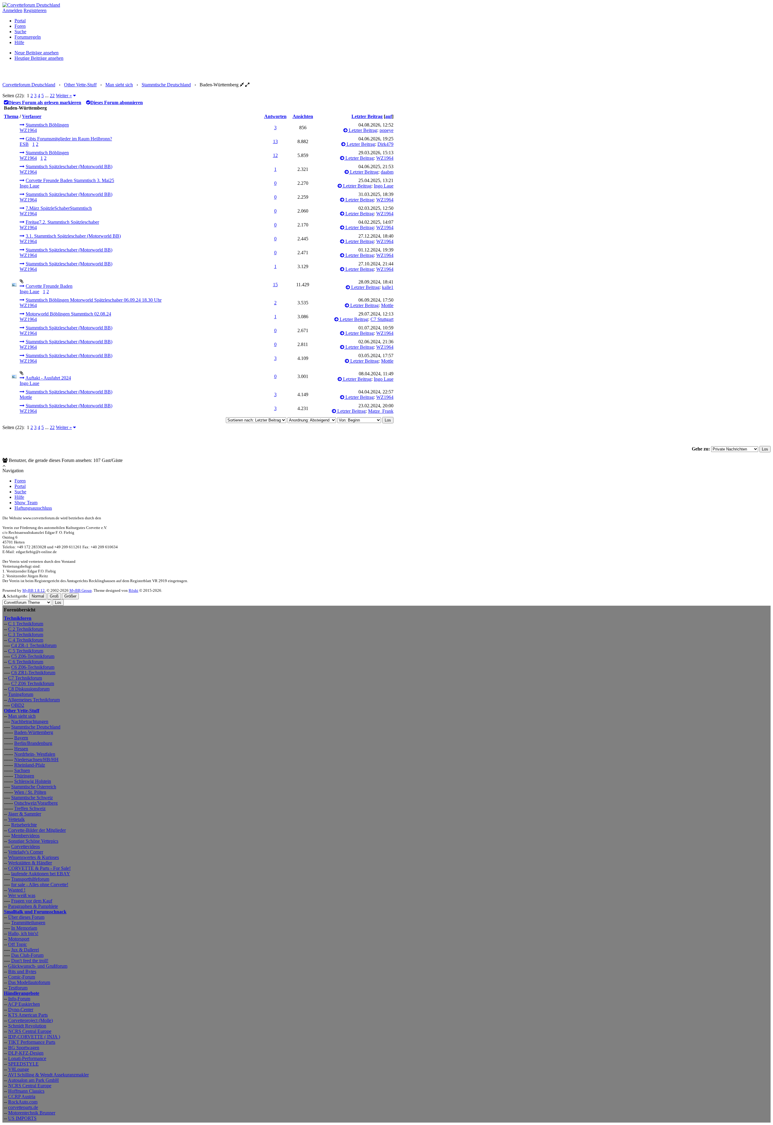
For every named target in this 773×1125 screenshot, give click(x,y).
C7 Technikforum (25, 678)
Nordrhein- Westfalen (34, 754)
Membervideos (25, 835)
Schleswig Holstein (32, 781)
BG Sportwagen (23, 1047)
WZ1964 (28, 130)
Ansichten (303, 116)
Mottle (387, 305)
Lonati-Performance (27, 1058)
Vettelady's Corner (25, 851)
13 (275, 141)
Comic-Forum (21, 976)
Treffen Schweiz (30, 808)
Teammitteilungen (28, 922)
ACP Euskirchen (24, 1004)
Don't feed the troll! (29, 960)
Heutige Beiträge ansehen (38, 58)
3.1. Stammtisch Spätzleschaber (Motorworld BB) (73, 236)
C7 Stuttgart (381, 319)
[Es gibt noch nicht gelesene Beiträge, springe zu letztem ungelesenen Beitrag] (22, 124)
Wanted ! (16, 890)
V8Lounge (18, 1069)
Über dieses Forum (26, 917)
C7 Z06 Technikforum (32, 683)
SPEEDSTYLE (23, 1063)
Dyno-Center (20, 1009)
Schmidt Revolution (27, 1025)
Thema (11, 116)
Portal (20, 20)
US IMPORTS (22, 1118)
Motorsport (18, 938)
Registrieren (35, 10)
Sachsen (22, 770)
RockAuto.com (22, 1101)
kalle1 (387, 287)
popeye (386, 130)
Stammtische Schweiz (32, 797)
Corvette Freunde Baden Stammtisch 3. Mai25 (70, 180)
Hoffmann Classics (26, 1091)
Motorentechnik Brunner (31, 1112)
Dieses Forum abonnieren (116, 102)
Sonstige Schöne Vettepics (33, 841)
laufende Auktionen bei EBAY (40, 873)
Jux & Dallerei (25, 949)
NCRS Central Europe (29, 1031)
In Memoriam (24, 928)
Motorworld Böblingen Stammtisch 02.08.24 (68, 313)
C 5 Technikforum (25, 650)
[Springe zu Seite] (74, 95)
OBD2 (17, 705)
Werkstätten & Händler (30, 862)
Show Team (25, 502)
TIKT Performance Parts (31, 1042)
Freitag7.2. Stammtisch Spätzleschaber (62, 222)
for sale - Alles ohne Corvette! (39, 884)
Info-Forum (19, 998)
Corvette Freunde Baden (49, 286)
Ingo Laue (29, 185)
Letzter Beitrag (367, 116)
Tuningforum (20, 694)
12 (275, 155)
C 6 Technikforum (25, 661)
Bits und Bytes (22, 971)
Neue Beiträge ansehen (36, 52)
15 (275, 284)
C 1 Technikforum (25, 623)
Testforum (17, 987)
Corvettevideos (25, 846)
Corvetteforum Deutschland (28, 84)
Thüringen (24, 775)
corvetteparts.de (23, 1107)
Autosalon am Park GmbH (33, 1080)
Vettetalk (16, 819)
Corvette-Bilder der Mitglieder (37, 830)
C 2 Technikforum (25, 629)
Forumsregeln (27, 37)
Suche (20, 31)
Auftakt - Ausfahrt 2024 (48, 377)
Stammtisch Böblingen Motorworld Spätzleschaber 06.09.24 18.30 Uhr (94, 300)
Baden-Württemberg (33, 732)
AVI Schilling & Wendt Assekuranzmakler (48, 1074)
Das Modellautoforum (29, 982)
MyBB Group (80, 590)
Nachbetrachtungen (29, 721)
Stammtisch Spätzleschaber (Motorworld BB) (69, 166)
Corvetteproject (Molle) (30, 1020)
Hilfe (19, 42)
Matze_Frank (380, 411)
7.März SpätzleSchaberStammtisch (59, 208)
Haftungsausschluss (33, 508)
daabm (387, 172)
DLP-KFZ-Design (25, 1053)
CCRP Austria (21, 1096)
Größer (70, 596)
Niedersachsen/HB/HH (36, 759)
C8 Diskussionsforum (29, 688)
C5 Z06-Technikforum (32, 656)
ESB (24, 144)
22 (52, 95)
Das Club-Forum (27, 955)
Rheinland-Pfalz (29, 765)
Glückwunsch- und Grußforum (37, 966)
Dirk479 (385, 144)
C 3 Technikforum (25, 634)
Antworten (275, 116)
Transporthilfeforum (30, 879)
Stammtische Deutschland (166, 84)
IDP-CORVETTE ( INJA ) (34, 1036)
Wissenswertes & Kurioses (33, 857)
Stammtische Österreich (33, 786)
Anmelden (12, 10)
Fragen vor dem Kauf (31, 900)
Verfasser (31, 116)
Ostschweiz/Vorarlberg (36, 803)
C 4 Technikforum (25, 640)
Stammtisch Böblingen (47, 124)
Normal (38, 596)
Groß (54, 596)
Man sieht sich (119, 84)
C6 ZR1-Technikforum (33, 672)
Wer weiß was (21, 895)
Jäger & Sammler (24, 813)
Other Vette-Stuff (80, 84)
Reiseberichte (24, 824)
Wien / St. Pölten (30, 792)
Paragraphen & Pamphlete (33, 906)
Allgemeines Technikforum (34, 699)
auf (388, 116)
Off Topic (17, 944)
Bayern (21, 737)
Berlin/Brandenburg (33, 743)
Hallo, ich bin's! (23, 933)
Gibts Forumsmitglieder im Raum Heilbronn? (69, 138)
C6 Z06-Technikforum (32, 667)
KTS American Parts (28, 1015)
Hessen (21, 748)
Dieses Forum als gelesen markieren (44, 102)
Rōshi (133, 590)
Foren (20, 26)
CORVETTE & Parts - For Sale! (39, 868)
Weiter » (64, 95)
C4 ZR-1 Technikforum (33, 645)
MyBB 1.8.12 (33, 590)
